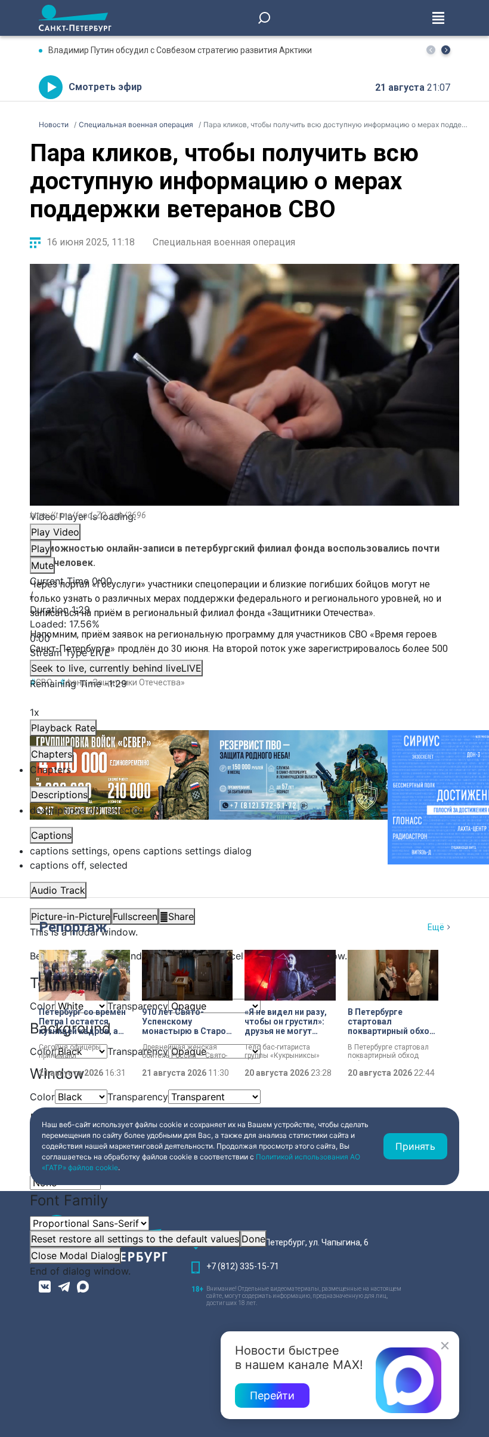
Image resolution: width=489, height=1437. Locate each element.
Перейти (272, 1395)
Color (42, 1097)
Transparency (137, 1006)
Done (253, 1239)
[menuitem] (244, 851)
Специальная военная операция (224, 242)
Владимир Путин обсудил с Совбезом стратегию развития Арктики (180, 50)
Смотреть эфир (105, 87)
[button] (445, 49)
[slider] (244, 631)
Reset (135, 1239)
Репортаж (73, 927)
